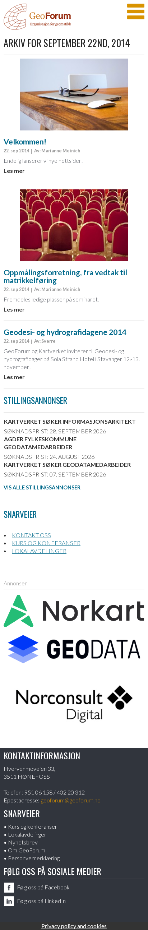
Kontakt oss (31, 534)
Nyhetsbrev (23, 842)
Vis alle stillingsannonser (42, 487)
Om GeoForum (26, 850)
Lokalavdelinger (39, 550)
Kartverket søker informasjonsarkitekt (70, 421)
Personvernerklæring (34, 858)
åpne (135, 11)
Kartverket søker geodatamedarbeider (67, 464)
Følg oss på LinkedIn (41, 900)
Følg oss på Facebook (43, 887)
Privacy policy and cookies (74, 925)
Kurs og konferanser (46, 542)
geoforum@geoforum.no (71, 800)
